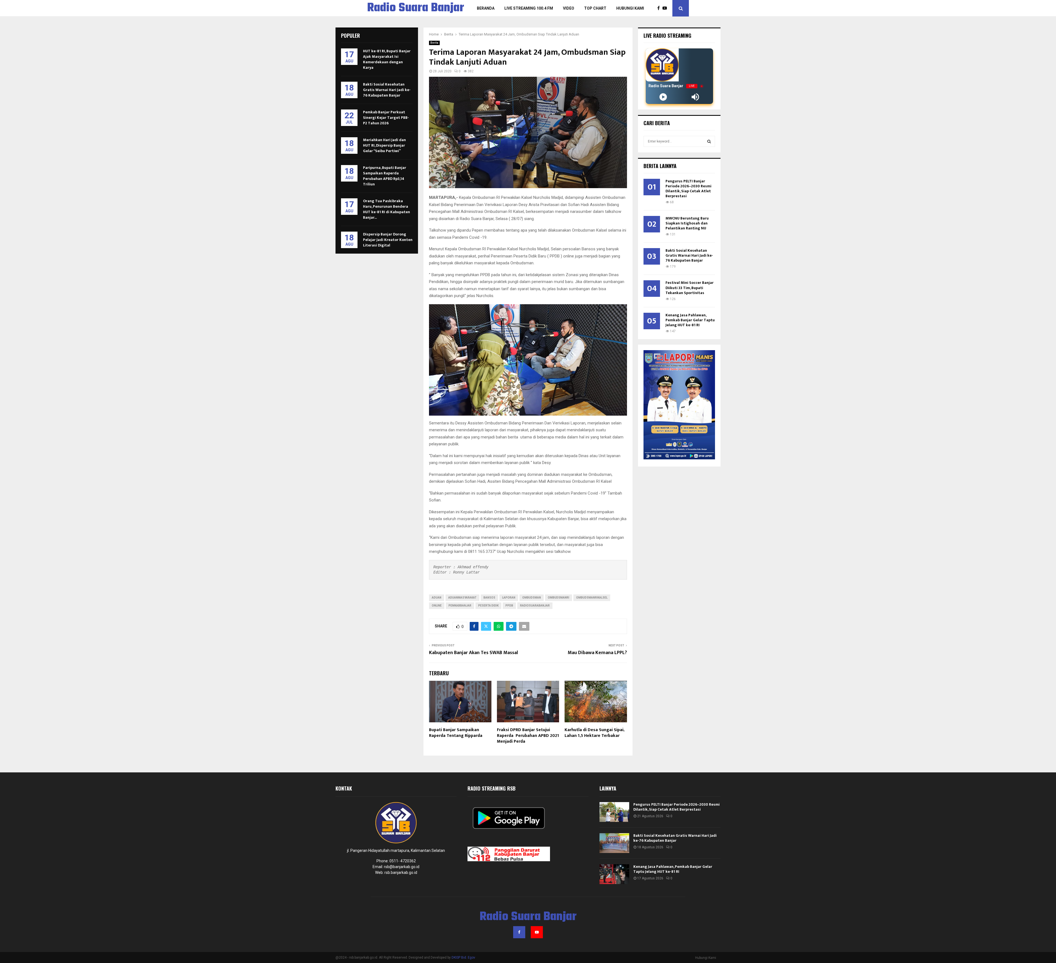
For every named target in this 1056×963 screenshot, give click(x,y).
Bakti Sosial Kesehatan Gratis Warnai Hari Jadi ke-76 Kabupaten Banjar (387, 89)
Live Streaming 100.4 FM (528, 8)
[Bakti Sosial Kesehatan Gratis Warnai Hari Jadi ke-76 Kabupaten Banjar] (614, 843)
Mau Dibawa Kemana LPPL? (597, 653)
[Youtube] (666, 8)
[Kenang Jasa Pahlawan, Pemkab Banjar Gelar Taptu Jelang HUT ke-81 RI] (614, 874)
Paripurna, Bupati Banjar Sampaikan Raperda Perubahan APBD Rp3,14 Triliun (384, 175)
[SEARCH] (709, 141)
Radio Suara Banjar (415, 8)
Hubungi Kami (630, 8)
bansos (489, 597)
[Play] (663, 96)
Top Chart (595, 8)
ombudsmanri (558, 597)
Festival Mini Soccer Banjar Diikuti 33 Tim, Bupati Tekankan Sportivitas (690, 287)
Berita (434, 42)
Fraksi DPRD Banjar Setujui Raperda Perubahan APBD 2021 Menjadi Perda (528, 735)
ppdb (509, 605)
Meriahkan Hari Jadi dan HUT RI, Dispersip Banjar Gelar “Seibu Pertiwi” (384, 145)
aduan (436, 597)
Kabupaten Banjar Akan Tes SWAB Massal (473, 653)
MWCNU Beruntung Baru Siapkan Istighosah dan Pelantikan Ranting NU (687, 223)
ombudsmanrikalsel (591, 597)
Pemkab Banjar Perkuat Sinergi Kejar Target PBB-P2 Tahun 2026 (386, 117)
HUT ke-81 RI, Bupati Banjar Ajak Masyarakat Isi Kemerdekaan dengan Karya (387, 59)
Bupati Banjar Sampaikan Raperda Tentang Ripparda (455, 732)
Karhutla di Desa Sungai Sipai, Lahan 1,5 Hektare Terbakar (594, 732)
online (437, 605)
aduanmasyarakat (462, 597)
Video (568, 8)
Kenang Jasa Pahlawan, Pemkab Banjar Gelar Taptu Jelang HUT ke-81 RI (690, 320)
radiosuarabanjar (535, 605)
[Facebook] (659, 8)
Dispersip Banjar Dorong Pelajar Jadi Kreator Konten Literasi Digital (388, 239)
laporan (508, 597)
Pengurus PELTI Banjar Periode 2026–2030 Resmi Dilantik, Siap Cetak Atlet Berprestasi (688, 188)
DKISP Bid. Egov (463, 957)
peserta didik (488, 605)
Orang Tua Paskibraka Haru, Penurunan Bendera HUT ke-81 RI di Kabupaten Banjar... (386, 209)
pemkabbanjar (460, 605)
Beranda (485, 8)
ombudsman (531, 597)
